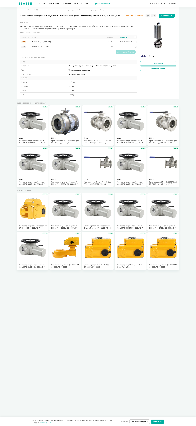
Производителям (102, 3)
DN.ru (151, 56)
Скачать (166, 16)
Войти (173, 4)
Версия (123, 37)
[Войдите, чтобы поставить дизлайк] (153, 15)
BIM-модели (54, 3)
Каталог (30, 10)
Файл (35, 37)
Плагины (67, 3)
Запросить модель (158, 69)
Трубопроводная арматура (88, 10)
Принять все (157, 421)
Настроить (124, 421)
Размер (111, 37)
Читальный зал (81, 3)
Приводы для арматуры (107, 10)
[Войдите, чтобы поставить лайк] (148, 15)
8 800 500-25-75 (157, 3)
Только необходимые (139, 421)
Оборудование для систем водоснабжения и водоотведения (56, 10)
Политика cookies (46, 423)
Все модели (158, 63)
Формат (25, 37)
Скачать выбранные (127, 52)
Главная (41, 3)
